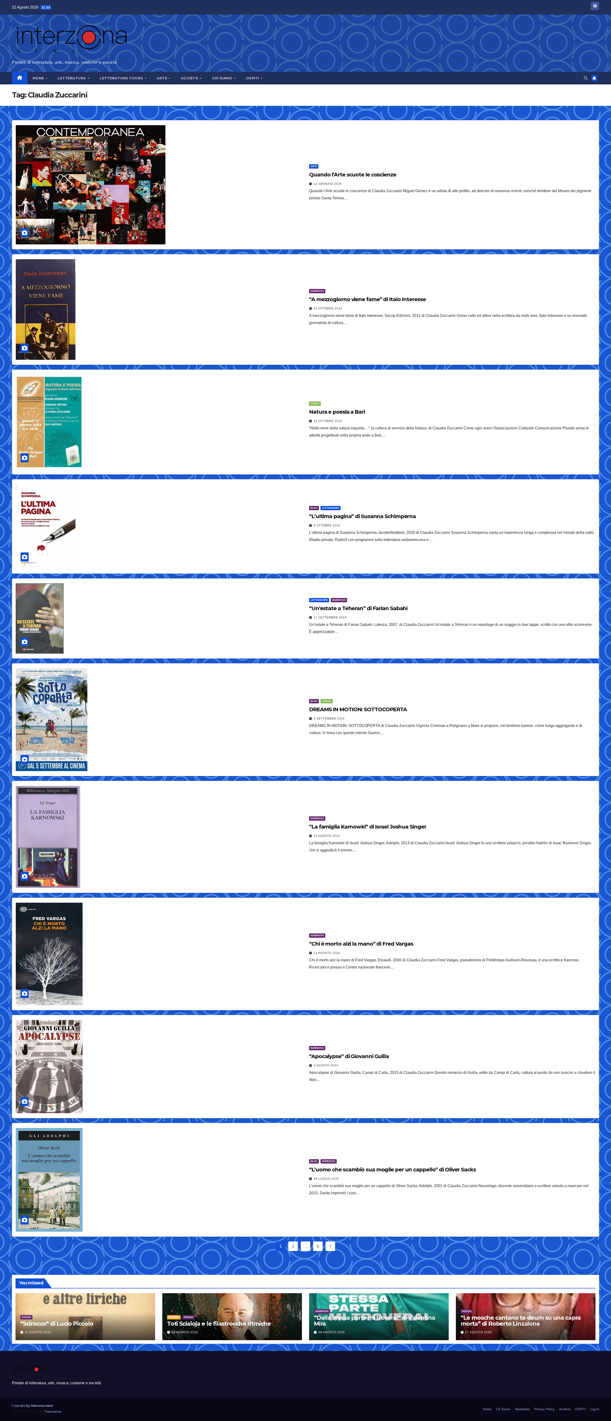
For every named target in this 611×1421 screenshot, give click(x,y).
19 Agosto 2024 (327, 836)
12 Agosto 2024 (327, 953)
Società (190, 78)
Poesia (26, 1317)
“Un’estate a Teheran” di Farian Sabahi (358, 608)
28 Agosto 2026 (331, 1332)
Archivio (564, 1409)
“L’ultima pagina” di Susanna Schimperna (362, 516)
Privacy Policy (544, 1409)
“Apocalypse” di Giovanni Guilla (349, 1056)
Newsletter (522, 1409)
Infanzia (174, 1317)
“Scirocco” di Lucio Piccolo (56, 1323)
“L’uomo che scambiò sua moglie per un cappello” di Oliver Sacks (392, 1169)
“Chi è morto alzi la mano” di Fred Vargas (361, 944)
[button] (586, 78)
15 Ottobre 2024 (328, 421)
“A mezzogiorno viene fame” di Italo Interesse (367, 299)
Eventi (315, 403)
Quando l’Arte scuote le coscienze (352, 174)
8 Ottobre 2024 (327, 525)
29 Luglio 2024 (326, 1178)
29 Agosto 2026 (185, 1332)
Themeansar (52, 1411)
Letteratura (72, 78)
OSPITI (253, 78)
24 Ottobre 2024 (328, 308)
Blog (314, 508)
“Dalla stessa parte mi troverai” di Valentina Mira (374, 1320)
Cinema (326, 701)
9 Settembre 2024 (329, 718)
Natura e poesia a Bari (337, 412)
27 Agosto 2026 (478, 1332)
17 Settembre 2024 (330, 617)
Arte (162, 78)
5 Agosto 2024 (326, 1065)
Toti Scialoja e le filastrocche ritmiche (219, 1323)
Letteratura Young (122, 78)
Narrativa (317, 291)
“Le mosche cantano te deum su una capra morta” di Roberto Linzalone (521, 1320)
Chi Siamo (222, 78)
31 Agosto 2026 (38, 1332)
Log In (594, 1409)
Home (39, 78)
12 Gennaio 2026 (328, 183)
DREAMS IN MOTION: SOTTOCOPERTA (358, 709)
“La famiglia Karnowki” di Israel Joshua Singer (367, 827)
